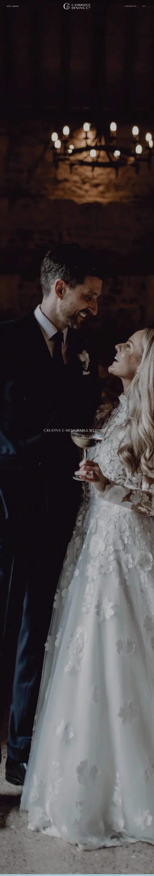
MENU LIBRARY (13, 6)
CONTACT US (130, 6)
